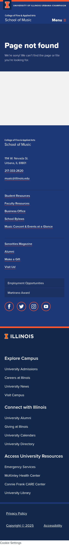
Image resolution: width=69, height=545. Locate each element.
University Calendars (20, 435)
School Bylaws (14, 219)
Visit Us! (10, 267)
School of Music (18, 20)
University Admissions (21, 369)
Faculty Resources (17, 203)
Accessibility (53, 525)
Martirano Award (19, 292)
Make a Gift (12, 259)
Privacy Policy (16, 513)
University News (17, 386)
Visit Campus (14, 395)
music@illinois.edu (17, 178)
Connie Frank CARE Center (25, 484)
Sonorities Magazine (18, 244)
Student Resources (17, 195)
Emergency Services (20, 466)
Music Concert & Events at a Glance (29, 226)
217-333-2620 (14, 170)
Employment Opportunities (26, 283)
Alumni (9, 251)
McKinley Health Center (22, 475)
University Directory (19, 443)
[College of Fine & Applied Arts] (20, 15)
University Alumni (18, 417)
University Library (18, 492)
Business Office (15, 211)
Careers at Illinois (17, 377)
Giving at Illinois (16, 426)
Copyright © (20, 525)
